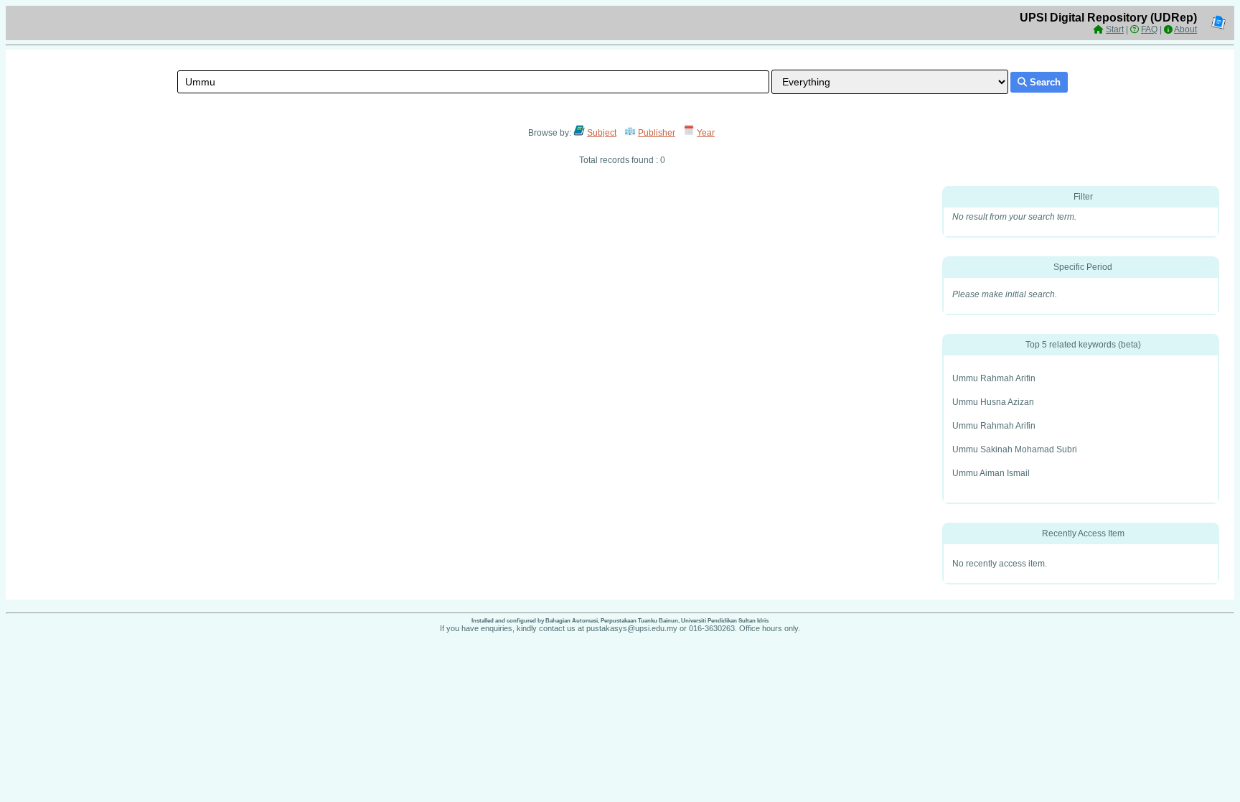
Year (706, 133)
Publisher (656, 133)
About (1185, 29)
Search (1044, 82)
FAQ (1149, 29)
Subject (601, 133)
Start (1115, 29)
